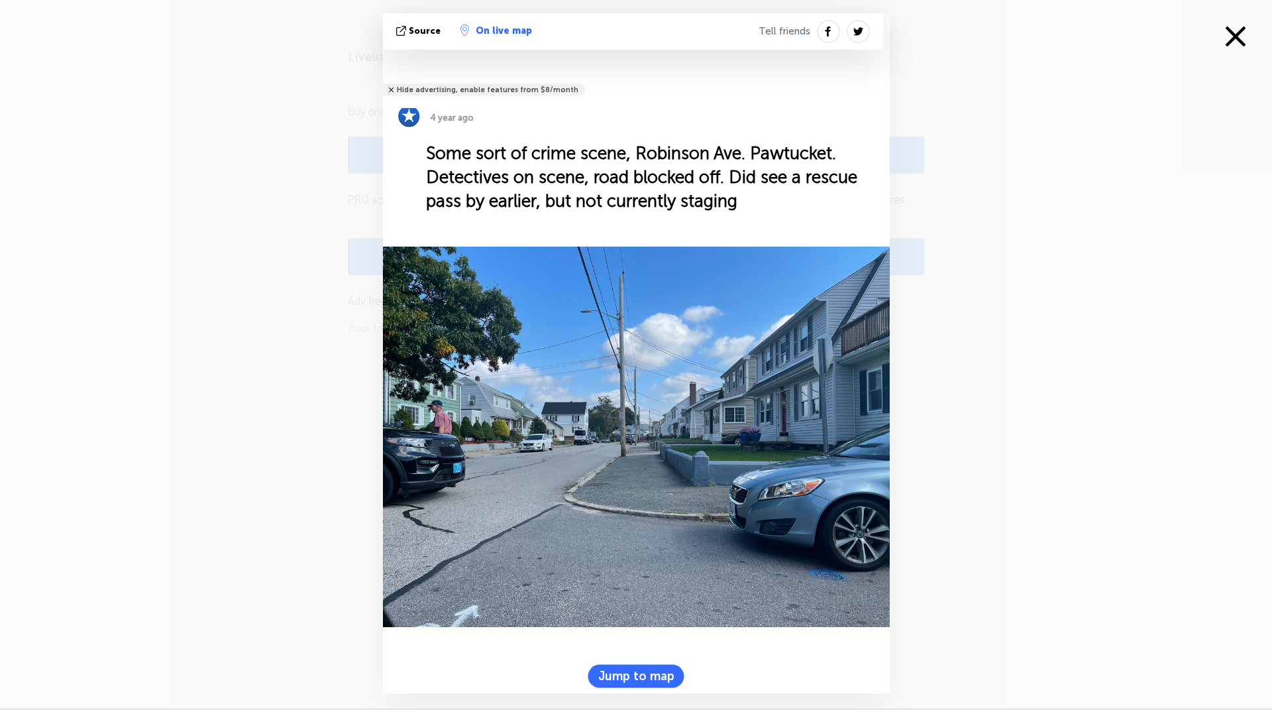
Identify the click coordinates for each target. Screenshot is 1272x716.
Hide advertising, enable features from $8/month (487, 90)
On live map (504, 30)
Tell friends (784, 31)
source (425, 31)
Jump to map (636, 675)
